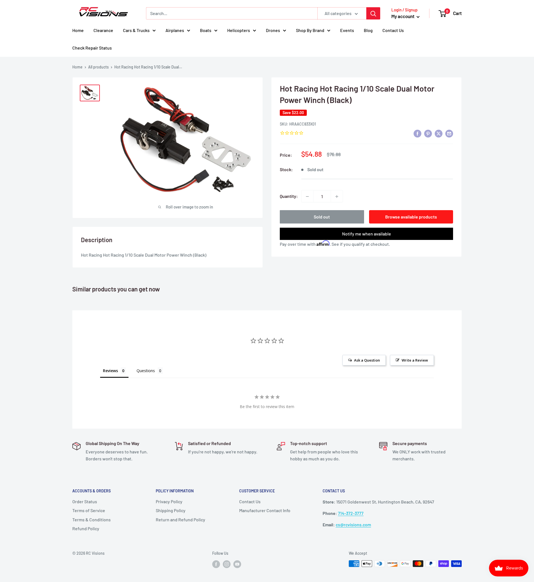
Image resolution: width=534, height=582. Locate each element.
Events (347, 30)
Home (78, 30)
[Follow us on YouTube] (237, 564)
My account (403, 16)
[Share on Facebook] (417, 133)
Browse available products (411, 217)
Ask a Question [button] (367, 360)
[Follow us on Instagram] (227, 564)
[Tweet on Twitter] (438, 133)
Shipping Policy (171, 510)
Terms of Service (88, 510)
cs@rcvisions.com (353, 524)
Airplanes (174, 30)
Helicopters (238, 30)
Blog (368, 30)
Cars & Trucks (136, 30)
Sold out (322, 217)
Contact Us (393, 30)
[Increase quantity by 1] (337, 196)
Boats (205, 30)
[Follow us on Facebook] (216, 564)
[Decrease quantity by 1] (307, 196)
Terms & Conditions (91, 519)
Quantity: (289, 196)
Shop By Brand (310, 30)
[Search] (373, 13)
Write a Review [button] (415, 360)
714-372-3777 (351, 513)
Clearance (103, 30)
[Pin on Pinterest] (428, 133)
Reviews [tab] (110, 370)
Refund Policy (85, 528)
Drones (273, 30)
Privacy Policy (169, 501)
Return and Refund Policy (180, 519)
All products (98, 67)
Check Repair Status (92, 47)
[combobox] (231, 13)
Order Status (84, 501)
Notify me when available (366, 234)
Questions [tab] (146, 370)
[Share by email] (449, 133)
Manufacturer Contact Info (264, 510)
